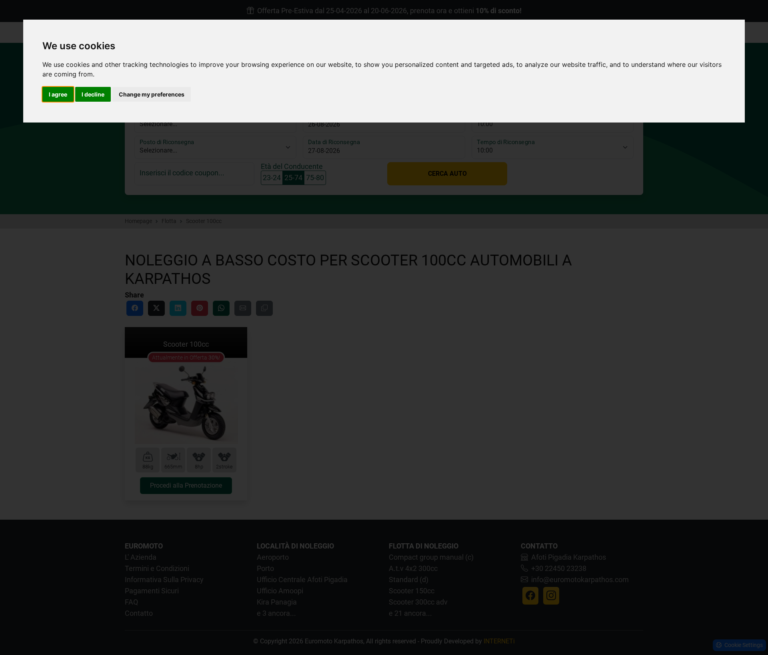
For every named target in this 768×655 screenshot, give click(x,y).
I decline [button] (93, 94)
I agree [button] (58, 94)
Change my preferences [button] (151, 94)
